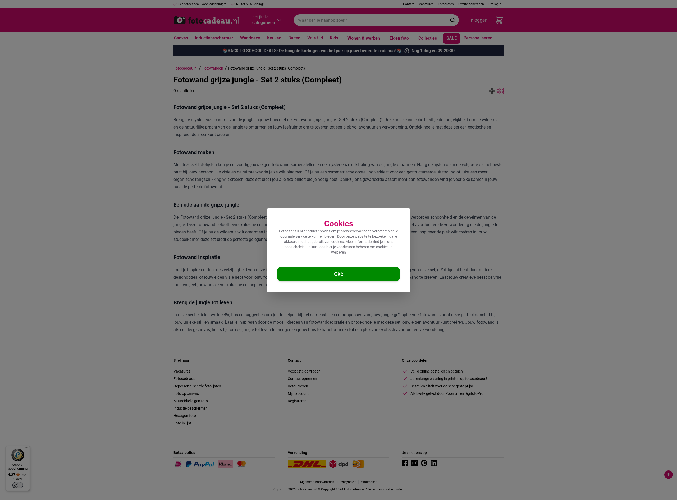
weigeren (338, 252)
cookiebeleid (295, 247)
